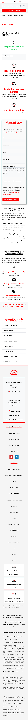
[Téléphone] (15, 1)
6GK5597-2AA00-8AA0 (10, 341)
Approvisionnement (14, 469)
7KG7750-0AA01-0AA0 (10, 362)
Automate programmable (14, 500)
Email (5, 152)
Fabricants (9, 15)
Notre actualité (14, 445)
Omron (14, 555)
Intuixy (22, 617)
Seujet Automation (14, 427)
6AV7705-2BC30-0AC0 (10, 325)
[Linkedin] (17, 457)
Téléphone (6, 159)
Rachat (14, 481)
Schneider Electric (14, 543)
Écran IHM (14, 506)
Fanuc (14, 561)
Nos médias (14, 451)
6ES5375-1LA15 (8, 336)
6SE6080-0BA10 (8, 330)
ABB (14, 549)
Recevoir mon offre (10, 200)
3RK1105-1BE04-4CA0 (10, 356)
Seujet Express (14, 487)
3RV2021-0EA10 (8, 346)
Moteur (14, 518)
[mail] (20, 1)
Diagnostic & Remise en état (14, 475)
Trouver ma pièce (14, 10)
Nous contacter (14, 439)
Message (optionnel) (9, 166)
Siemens (14, 537)
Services (14, 463)
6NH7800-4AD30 (8, 351)
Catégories (14, 493)
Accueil (4, 15)
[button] (25, 1)
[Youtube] (11, 457)
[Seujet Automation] (3, 2)
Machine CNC (14, 512)
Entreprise (6, 145)
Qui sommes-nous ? (14, 433)
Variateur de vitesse (14, 524)
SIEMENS (16, 15)
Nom (4, 138)
